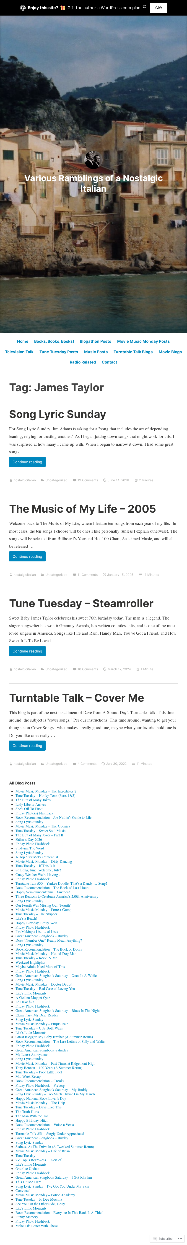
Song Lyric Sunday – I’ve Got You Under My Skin (52, 1186)
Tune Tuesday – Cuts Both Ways (39, 1028)
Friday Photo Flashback (33, 843)
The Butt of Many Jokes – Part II (39, 835)
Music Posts (96, 352)
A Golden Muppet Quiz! (33, 997)
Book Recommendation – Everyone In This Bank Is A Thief (59, 1212)
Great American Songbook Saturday (42, 935)
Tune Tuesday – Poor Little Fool (39, 1072)
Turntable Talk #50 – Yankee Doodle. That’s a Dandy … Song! (61, 883)
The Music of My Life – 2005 (82, 508)
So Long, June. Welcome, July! (38, 870)
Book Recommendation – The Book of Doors (49, 949)
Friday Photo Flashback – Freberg (40, 1085)
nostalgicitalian (25, 480)
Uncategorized (56, 480)
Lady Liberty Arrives (31, 804)
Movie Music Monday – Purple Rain (42, 1023)
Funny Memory (27, 1216)
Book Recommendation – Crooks (40, 1080)
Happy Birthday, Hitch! (32, 1120)
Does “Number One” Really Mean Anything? (49, 940)
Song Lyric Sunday (57, 413)
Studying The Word (30, 848)
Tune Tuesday (25, 1155)
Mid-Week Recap (28, 1076)
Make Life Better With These (37, 1225)
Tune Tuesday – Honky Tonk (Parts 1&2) (45, 795)
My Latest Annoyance (31, 1054)
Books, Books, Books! (54, 341)
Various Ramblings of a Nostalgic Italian (93, 183)
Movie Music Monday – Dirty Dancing (44, 861)
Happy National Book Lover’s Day (41, 1098)
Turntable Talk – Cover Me (76, 697)
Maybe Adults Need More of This (40, 966)
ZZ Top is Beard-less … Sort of (38, 1159)
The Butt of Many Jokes (33, 799)
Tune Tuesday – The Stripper (36, 913)
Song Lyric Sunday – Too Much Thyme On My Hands (55, 1093)
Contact (109, 362)
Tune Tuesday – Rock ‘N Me (36, 957)
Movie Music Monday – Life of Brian (43, 1150)
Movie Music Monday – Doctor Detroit (44, 984)
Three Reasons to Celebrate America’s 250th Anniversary (57, 896)
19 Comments (88, 480)
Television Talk (19, 352)
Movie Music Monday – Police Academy (45, 1194)
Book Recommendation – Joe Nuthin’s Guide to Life (53, 817)
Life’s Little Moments (31, 993)
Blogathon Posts (95, 341)
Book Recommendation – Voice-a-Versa (45, 1124)
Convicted (23, 1190)
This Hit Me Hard (29, 1181)
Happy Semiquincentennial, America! (43, 891)
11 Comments (88, 575)
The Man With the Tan (32, 1115)
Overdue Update (27, 1168)
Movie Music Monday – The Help (40, 1102)
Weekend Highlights (30, 962)
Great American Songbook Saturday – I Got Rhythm (54, 1177)
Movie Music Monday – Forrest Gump (43, 909)
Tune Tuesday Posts (58, 352)
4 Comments (87, 763)
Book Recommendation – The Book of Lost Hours (52, 887)
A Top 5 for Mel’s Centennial (37, 856)
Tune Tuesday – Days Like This (39, 1107)
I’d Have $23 (25, 1001)
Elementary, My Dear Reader (37, 1015)
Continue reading (25, 463)
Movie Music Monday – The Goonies (43, 826)
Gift (158, 7)
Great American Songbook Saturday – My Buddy (52, 1089)
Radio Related (83, 362)
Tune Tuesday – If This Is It (35, 865)
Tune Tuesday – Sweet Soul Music (40, 830)
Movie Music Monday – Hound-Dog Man (46, 953)
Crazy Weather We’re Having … (39, 874)
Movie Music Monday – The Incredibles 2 (46, 791)
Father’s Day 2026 (29, 839)
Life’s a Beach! (26, 918)
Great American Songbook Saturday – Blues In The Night (58, 1010)
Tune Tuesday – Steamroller (81, 603)
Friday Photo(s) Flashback (34, 813)
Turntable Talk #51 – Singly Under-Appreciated (50, 1133)
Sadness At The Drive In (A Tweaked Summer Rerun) (55, 1146)
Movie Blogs (170, 352)
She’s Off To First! (29, 808)
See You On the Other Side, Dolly (40, 1203)
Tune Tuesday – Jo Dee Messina (39, 1199)
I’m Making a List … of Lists (37, 931)
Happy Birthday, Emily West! (37, 922)
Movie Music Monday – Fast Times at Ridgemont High (55, 1063)
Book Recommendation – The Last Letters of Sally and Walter (61, 1041)
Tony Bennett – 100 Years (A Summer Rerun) (49, 1067)
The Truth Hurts (27, 1111)
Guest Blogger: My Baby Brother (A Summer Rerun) (54, 1036)
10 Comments (88, 669)
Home (22, 341)
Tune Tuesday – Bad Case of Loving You (45, 988)
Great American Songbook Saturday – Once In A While (56, 975)
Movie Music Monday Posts (143, 341)
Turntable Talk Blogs (133, 352)
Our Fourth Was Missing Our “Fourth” (43, 905)
